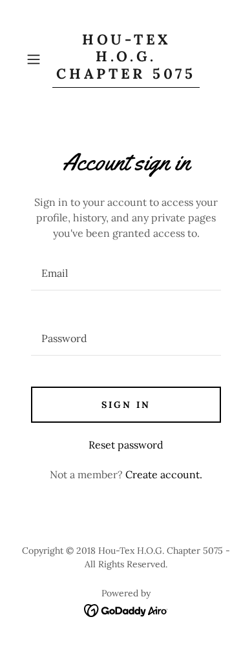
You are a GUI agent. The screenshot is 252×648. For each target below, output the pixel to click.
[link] (126, 59)
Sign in (126, 404)
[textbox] (126, 273)
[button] (36, 59)
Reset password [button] (126, 444)
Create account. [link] (163, 474)
